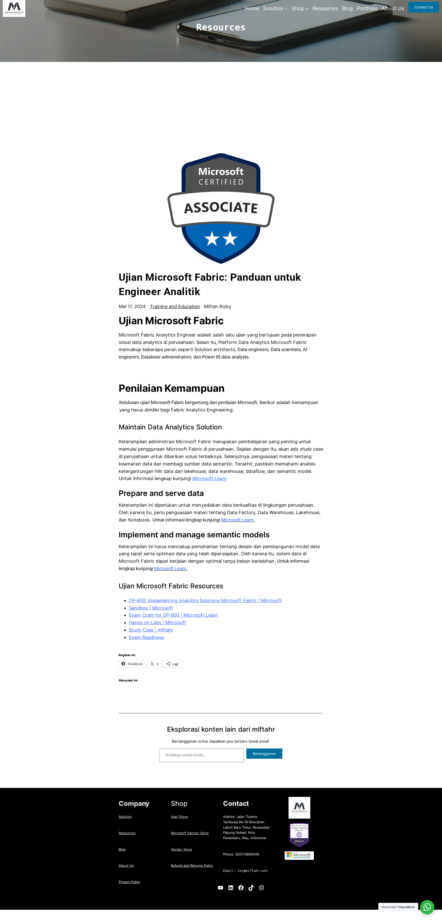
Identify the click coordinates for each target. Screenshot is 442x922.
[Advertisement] (221, 112)
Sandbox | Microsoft (151, 608)
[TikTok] (251, 888)
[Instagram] (261, 888)
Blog (122, 849)
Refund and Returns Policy (192, 865)
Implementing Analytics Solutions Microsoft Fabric (202, 600)
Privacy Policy (129, 882)
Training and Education (175, 306)
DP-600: (138, 600)
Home (252, 8)
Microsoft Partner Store (190, 833)
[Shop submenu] (306, 8)
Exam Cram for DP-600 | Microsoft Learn (173, 615)
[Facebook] (241, 888)
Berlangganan (264, 753)
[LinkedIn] (231, 888)
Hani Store (179, 817)
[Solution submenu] (286, 8)
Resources (127, 833)
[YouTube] (220, 888)
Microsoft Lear (208, 478)
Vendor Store (181, 849)
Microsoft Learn (237, 520)
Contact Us (423, 7)
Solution (125, 817)
